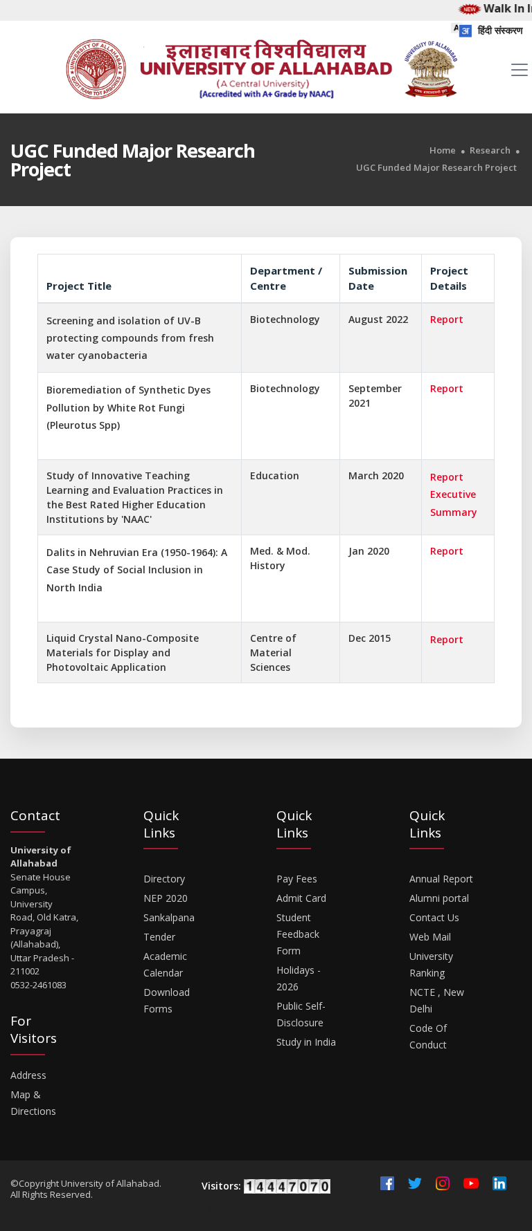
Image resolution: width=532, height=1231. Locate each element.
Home (442, 150)
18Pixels (303, 1208)
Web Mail (430, 936)
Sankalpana (169, 917)
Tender (159, 936)
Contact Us (434, 917)
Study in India (306, 1041)
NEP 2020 (165, 898)
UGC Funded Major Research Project (436, 167)
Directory (164, 878)
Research (490, 150)
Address (28, 1075)
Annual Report (441, 878)
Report (446, 319)
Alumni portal (439, 898)
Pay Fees (296, 878)
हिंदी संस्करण (499, 30)
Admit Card (301, 898)
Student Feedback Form (297, 934)
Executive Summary (453, 503)
